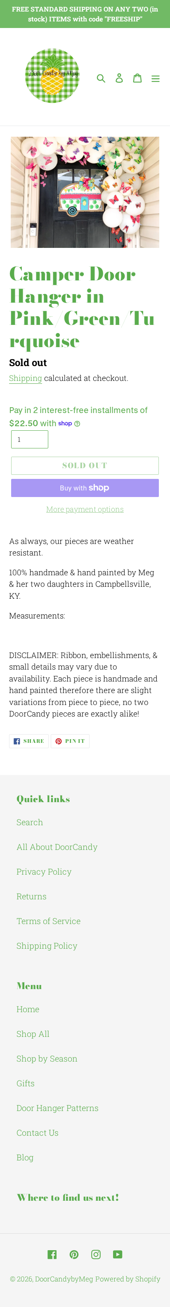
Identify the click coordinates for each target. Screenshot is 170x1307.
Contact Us (38, 1132)
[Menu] (155, 77)
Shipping (25, 378)
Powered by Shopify (128, 1279)
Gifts (26, 1083)
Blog (25, 1157)
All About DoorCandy (57, 846)
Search (30, 822)
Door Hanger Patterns (58, 1107)
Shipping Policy (47, 945)
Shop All (33, 1033)
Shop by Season (47, 1058)
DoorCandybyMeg (64, 1279)
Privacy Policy (44, 871)
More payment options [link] (85, 509)
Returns (32, 896)
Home (28, 1009)
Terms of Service (48, 920)
